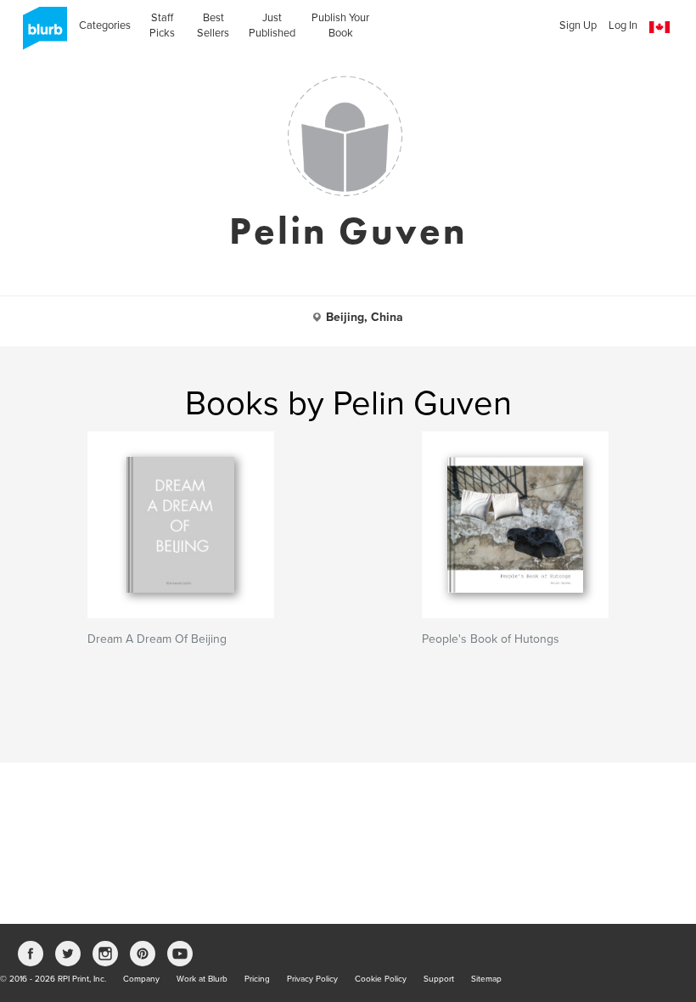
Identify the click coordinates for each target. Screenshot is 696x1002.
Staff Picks (162, 25)
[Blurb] (40, 33)
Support (439, 979)
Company (141, 979)
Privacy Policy (312, 979)
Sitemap (486, 979)
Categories (105, 25)
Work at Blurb (202, 979)
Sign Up (578, 25)
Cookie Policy (381, 979)
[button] (659, 27)
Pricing (257, 979)
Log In (623, 25)
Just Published (272, 25)
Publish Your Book (340, 25)
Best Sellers (213, 25)
